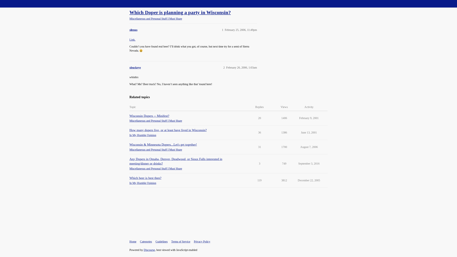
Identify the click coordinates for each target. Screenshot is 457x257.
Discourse (149, 249)
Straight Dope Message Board (19, 3)
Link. (132, 39)
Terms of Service (180, 241)
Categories (146, 241)
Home (132, 241)
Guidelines (161, 241)
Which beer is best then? (145, 178)
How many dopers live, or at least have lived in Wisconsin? (168, 130)
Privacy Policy (202, 241)
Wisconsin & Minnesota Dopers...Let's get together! (163, 144)
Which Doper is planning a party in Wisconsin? (180, 12)
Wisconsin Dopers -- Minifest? (149, 116)
